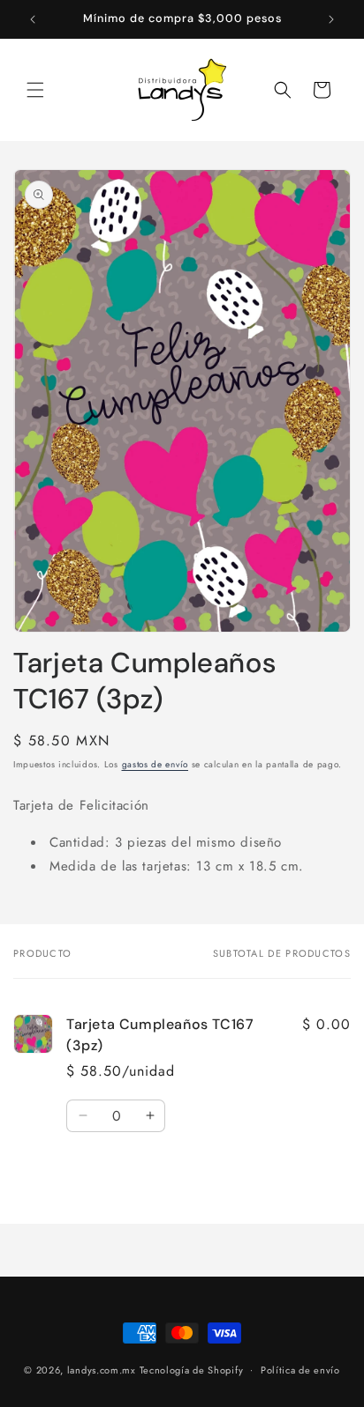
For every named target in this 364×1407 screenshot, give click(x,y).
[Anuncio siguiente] (331, 19)
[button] (35, 89)
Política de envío (300, 1370)
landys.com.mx (101, 1369)
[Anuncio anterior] (32, 19)
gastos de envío (155, 764)
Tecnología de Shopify (192, 1369)
